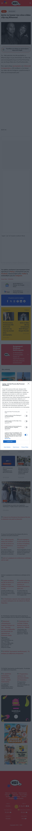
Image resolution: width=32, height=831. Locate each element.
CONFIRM (10, 441)
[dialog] (16, 415)
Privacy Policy (24, 447)
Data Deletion (7, 447)
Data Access (16, 447)
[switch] (26, 416)
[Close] (28, 384)
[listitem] (16, 412)
